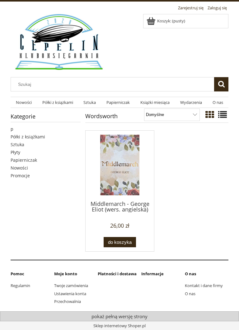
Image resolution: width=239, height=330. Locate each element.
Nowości (19, 168)
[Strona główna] (59, 41)
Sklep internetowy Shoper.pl (119, 325)
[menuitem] (24, 102)
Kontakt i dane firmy (204, 285)
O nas (190, 293)
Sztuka (17, 144)
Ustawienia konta (70, 293)
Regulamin (20, 285)
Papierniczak (24, 160)
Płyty (15, 152)
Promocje (20, 176)
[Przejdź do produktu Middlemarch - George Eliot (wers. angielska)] (120, 165)
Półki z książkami (28, 137)
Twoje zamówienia (71, 285)
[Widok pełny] (222, 114)
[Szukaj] (221, 84)
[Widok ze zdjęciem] (209, 114)
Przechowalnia (67, 301)
